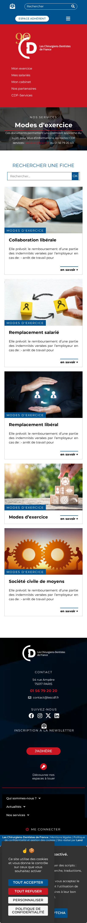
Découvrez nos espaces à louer (43, 776)
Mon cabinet (21, 82)
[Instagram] (39, 715)
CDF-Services (21, 95)
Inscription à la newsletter (44, 730)
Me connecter (46, 829)
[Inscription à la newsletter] (44, 726)
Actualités (13, 807)
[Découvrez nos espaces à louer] (43, 766)
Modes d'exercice (25, 230)
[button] (68, 18)
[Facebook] (31, 715)
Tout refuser (28, 891)
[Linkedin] (56, 715)
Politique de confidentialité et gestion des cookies (45, 839)
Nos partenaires (23, 89)
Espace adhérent (32, 18)
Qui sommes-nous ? (21, 798)
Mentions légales (61, 837)
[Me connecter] (27, 829)
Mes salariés (20, 75)
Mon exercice (21, 68)
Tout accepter (28, 882)
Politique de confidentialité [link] (28, 910)
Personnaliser (28, 900)
